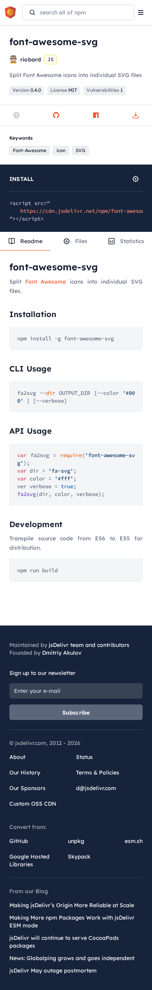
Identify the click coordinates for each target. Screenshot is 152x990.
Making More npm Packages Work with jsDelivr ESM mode (71, 921)
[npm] (96, 115)
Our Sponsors (27, 788)
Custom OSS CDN (32, 803)
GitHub (18, 841)
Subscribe (76, 712)
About (17, 756)
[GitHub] (56, 115)
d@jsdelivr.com (96, 788)
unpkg (76, 841)
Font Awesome (45, 281)
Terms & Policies (97, 772)
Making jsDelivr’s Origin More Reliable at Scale (71, 905)
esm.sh (134, 841)
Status (84, 756)
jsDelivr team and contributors (89, 644)
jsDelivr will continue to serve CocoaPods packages (64, 941)
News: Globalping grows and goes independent (71, 958)
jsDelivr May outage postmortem (53, 970)
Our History (24, 772)
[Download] (136, 115)
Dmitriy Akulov (61, 652)
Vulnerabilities (105, 90)
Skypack (79, 856)
